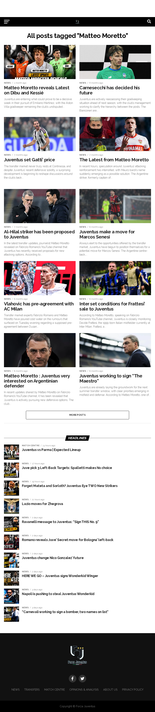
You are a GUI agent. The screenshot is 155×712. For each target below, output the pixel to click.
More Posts (77, 414)
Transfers (32, 689)
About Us (110, 689)
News (16, 689)
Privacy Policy (132, 689)
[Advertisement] (77, 8)
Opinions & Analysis (84, 689)
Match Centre (54, 689)
